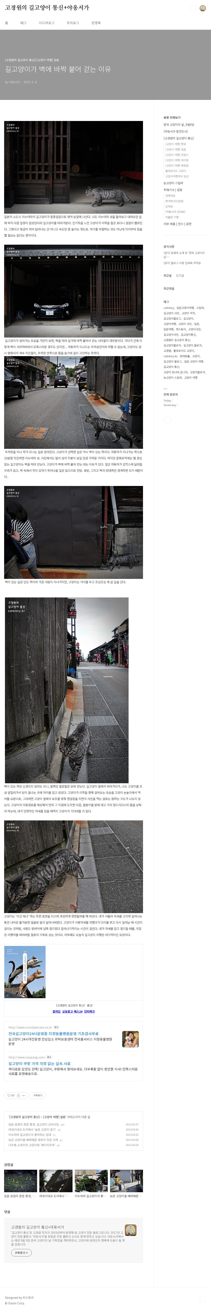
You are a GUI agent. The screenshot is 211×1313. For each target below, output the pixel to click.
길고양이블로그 (172, 318)
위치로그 (73, 22)
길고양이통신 (188, 335)
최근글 (168, 275)
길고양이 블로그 (173, 361)
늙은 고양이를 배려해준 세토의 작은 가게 (33, 1140)
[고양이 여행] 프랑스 (177, 155)
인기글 (180, 275)
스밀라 (200, 308)
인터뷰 (169, 206)
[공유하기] (18, 1096)
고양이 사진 (185, 324)
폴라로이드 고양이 (175, 171)
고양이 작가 (188, 313)
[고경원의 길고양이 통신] (24, 1117)
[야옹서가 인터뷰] (175, 212)
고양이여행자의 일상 (177, 176)
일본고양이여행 (185, 308)
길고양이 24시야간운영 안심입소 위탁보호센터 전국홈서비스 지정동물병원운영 (60, 1041)
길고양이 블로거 (192, 345)
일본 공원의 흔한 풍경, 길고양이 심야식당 (33, 1124)
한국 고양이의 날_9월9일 (179, 124)
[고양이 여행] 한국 (175, 144)
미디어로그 (46, 22)
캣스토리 (181, 329)
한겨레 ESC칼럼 (174, 201)
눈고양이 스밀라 (173, 183)
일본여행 (168, 329)
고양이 (196, 356)
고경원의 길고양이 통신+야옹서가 (47, 8)
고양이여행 (170, 324)
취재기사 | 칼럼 (173, 190)
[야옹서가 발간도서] (176, 131)
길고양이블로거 (172, 345)
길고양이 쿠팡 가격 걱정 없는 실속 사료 (39, 1063)
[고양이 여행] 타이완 (177, 160)
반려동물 (185, 356)
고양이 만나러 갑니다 (176, 372)
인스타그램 (167, 420)
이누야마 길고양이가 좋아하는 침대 (29, 1135)
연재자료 (170, 196)
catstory (169, 308)
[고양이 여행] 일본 (54, 1117)
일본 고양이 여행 (193, 361)
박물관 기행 (172, 217)
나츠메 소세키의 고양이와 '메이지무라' (31, 1145)
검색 (193, 8)
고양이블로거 (197, 372)
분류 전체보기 (172, 117)
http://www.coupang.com (26, 1057)
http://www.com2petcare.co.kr (30, 1027)
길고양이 (188, 318)
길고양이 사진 (171, 313)
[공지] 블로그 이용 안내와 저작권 (182, 263)
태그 (23, 22)
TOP (202, 1299)
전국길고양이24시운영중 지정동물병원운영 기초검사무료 (53, 1033)
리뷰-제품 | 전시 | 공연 (177, 224)
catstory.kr (170, 356)
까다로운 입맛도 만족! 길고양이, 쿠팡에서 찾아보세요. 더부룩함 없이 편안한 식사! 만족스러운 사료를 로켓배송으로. (73, 1071)
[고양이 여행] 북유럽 (177, 165)
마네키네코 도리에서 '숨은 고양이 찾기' (32, 1129)
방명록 (96, 22)
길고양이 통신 (171, 367)
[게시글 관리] (23, 1096)
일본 (196, 324)
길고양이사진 (171, 335)
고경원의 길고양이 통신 (177, 340)
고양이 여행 (190, 377)
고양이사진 (194, 329)
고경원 (167, 351)
